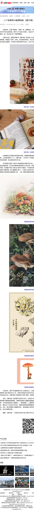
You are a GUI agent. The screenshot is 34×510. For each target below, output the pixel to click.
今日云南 (3, 439)
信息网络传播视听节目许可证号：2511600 (17, 498)
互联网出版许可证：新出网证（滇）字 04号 (17, 499)
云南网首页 (15, 2)
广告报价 (18, 493)
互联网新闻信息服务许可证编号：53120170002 (22, 496)
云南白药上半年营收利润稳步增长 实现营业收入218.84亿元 (17, 443)
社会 (32, 2)
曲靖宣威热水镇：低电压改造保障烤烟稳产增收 (13, 450)
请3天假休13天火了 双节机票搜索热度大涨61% (11, 486)
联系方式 (26, 493)
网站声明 (20, 494)
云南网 (11, 16)
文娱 (23, 16)
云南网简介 (2, 493)
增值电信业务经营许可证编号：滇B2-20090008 (13, 502)
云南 (25, 2)
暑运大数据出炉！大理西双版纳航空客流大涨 (13, 458)
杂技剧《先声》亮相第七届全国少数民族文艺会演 (12, 474)
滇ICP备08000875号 (5, 496)
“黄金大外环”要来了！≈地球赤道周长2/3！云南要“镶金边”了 (17, 455)
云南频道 (17, 16)
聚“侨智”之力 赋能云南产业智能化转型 (11, 453)
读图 (1, 463)
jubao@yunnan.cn (17, 509)
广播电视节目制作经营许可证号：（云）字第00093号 (17, 501)
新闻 (21, 2)
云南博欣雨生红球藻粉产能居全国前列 (11, 448)
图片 (28, 2)
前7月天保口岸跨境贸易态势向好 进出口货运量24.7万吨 (16, 445)
